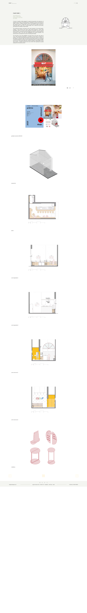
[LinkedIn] (42, 482)
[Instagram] (39, 482)
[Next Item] (73, 88)
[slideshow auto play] (67, 88)
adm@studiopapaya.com (12, 484)
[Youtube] (47, 482)
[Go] (77, 476)
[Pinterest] (44, 482)
